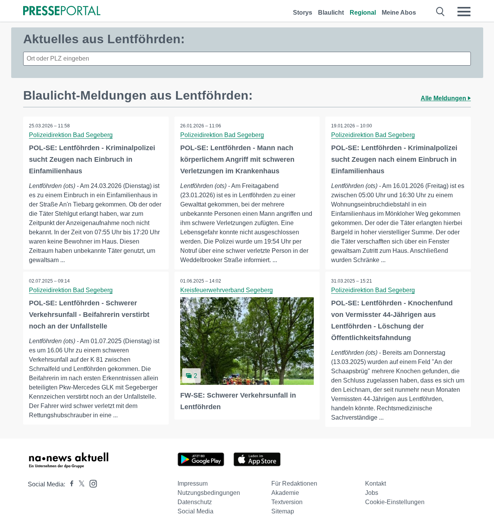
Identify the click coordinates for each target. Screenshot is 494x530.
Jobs (371, 492)
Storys (302, 12)
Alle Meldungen (444, 98)
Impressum (193, 483)
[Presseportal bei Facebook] (69, 484)
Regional (363, 12)
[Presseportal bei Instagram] (91, 483)
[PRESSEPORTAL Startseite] (61, 11)
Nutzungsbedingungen (209, 492)
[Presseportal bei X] (79, 484)
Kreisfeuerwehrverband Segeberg (226, 290)
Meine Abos (399, 12)
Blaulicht (331, 12)
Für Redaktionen (294, 483)
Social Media (195, 511)
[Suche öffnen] (440, 11)
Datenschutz (195, 502)
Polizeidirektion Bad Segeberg (71, 135)
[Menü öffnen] (464, 11)
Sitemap (282, 511)
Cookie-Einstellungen (395, 502)
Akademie (285, 492)
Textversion (287, 502)
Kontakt (375, 483)
